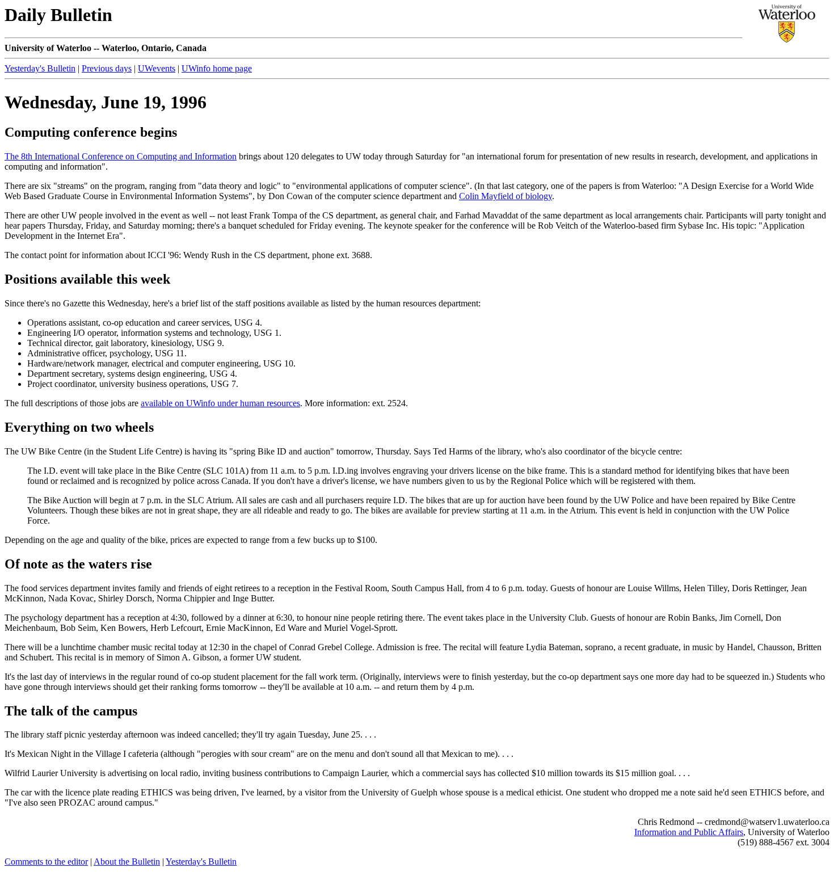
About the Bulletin (127, 861)
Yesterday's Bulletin (40, 68)
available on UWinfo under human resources (220, 403)
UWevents (156, 68)
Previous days (107, 68)
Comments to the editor (46, 861)
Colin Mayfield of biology (505, 196)
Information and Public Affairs (688, 832)
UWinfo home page (217, 68)
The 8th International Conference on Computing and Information (121, 156)
